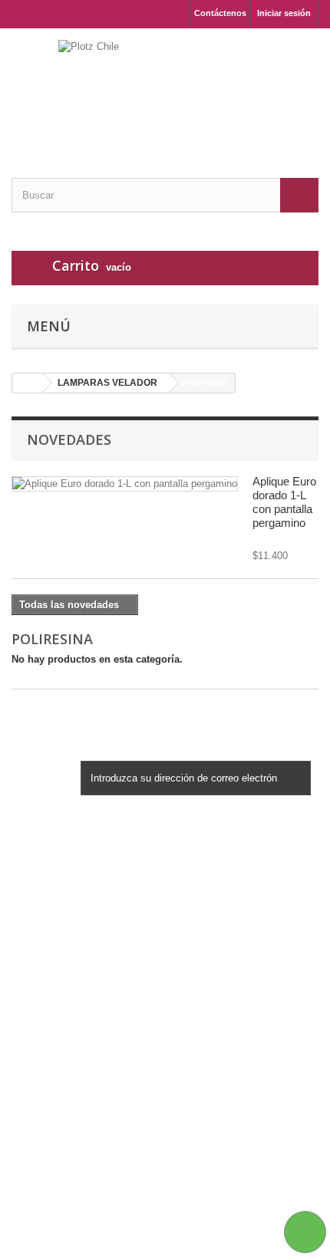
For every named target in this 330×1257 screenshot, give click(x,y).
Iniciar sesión (284, 13)
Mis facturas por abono (66, 1014)
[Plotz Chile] (165, 90)
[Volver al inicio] (27, 383)
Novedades (69, 439)
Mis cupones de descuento (75, 1074)
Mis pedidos (41, 994)
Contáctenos (220, 13)
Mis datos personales (62, 1054)
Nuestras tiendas (51, 912)
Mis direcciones (49, 1034)
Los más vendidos (55, 892)
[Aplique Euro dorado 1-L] (125, 484)
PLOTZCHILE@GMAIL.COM (135, 1197)
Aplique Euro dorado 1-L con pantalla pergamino (284, 502)
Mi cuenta (45, 969)
